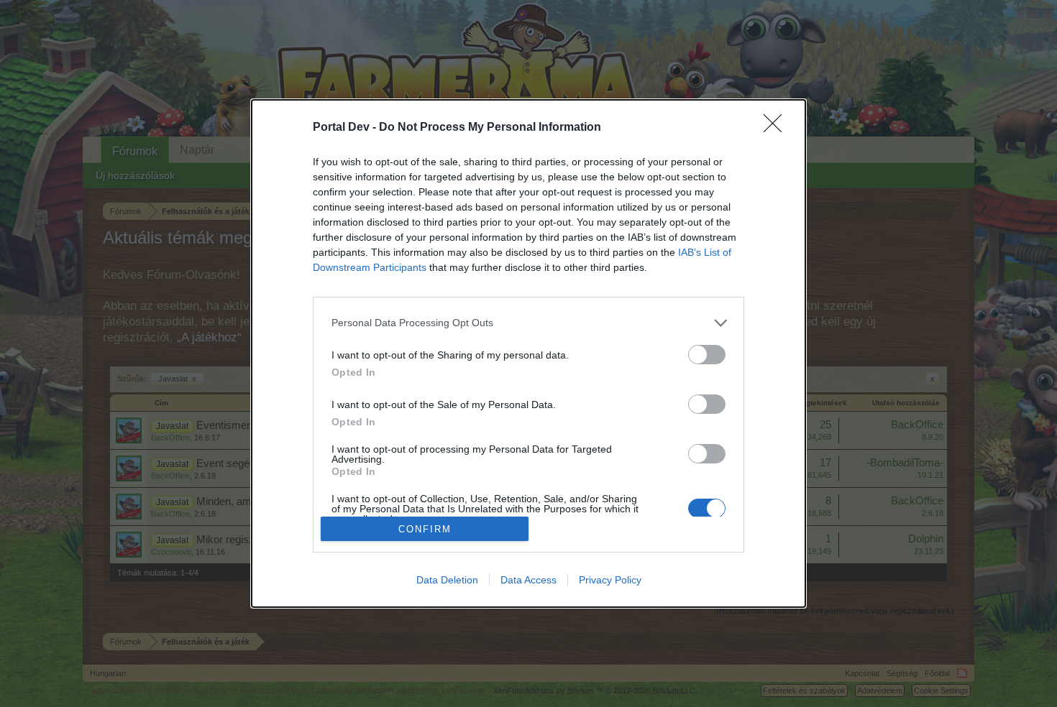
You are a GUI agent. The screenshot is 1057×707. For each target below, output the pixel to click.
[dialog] (528, 353)
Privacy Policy (610, 580)
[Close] (777, 128)
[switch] (707, 354)
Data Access (528, 580)
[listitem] (528, 323)
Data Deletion (447, 580)
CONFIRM (425, 529)
